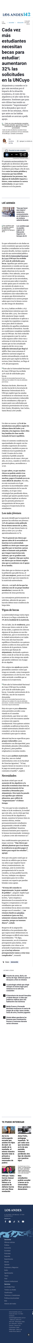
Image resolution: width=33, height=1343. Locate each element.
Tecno (6, 1276)
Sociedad (11, 22)
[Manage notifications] (28, 1334)
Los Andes (3, 22)
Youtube (23, 1221)
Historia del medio (10, 1304)
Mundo (6, 1262)
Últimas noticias (9, 1242)
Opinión (6, 1265)
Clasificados (8, 1292)
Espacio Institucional (11, 1281)
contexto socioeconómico (14, 161)
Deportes (7, 1256)
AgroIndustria (8, 1273)
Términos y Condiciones (12, 1295)
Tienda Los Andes (10, 1290)
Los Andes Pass (9, 1287)
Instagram (10, 1221)
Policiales (7, 1253)
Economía (7, 1248)
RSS (5, 1301)
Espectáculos (8, 1259)
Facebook (5, 1221)
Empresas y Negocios (11, 1267)
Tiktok (14, 1221)
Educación (14, 962)
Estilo (6, 1270)
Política (6, 1245)
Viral (5, 1278)
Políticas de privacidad (11, 1298)
